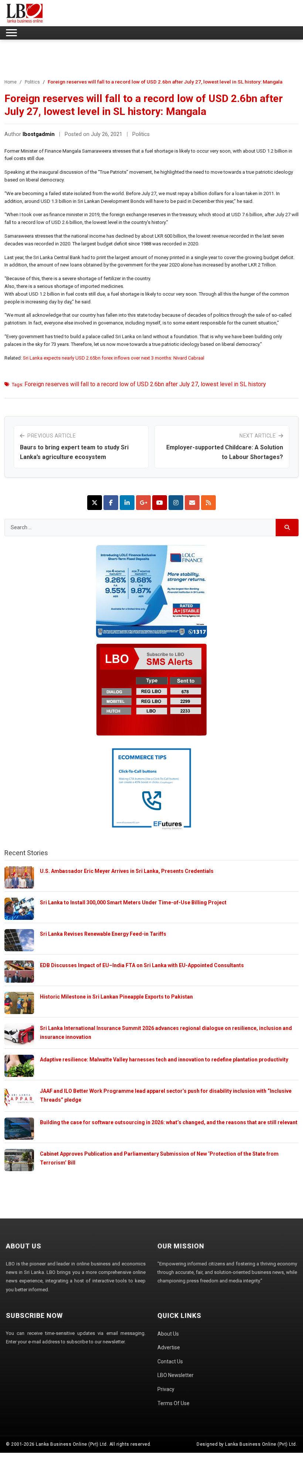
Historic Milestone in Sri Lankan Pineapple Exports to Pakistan (116, 997)
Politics (32, 82)
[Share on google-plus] (143, 502)
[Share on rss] (208, 502)
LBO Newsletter (175, 1375)
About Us (168, 1334)
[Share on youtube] (159, 502)
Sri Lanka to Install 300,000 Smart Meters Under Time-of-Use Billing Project (133, 902)
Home (10, 82)
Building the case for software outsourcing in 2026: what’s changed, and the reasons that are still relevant (168, 1122)
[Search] (287, 527)
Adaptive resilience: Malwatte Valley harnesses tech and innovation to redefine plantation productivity (164, 1059)
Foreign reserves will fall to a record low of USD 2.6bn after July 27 (111, 384)
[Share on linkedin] (127, 502)
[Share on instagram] (175, 502)
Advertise (168, 1347)
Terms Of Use (173, 1403)
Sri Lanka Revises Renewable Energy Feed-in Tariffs (103, 934)
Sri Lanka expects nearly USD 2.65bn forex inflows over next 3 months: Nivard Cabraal (113, 358)
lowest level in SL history (233, 384)
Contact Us (170, 1361)
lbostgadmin (39, 134)
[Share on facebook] (110, 502)
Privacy (165, 1389)
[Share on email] (192, 502)
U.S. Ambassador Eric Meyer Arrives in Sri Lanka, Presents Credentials (127, 871)
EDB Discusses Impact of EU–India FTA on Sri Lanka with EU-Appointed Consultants (142, 965)
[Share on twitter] (94, 502)
